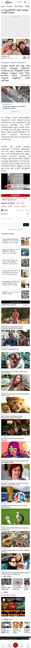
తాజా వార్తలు (7, 576)
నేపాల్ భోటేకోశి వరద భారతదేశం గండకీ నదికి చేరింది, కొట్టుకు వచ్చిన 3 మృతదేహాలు (17, 587)
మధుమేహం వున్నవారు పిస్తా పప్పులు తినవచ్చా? (17, 631)
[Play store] (25, 2)
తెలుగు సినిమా (19, 7)
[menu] (2, 2)
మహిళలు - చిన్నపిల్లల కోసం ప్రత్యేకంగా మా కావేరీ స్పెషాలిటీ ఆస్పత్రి (5, 631)
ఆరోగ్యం (27, 7)
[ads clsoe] (30, 639)
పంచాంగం (9, 7)
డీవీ (8, 57)
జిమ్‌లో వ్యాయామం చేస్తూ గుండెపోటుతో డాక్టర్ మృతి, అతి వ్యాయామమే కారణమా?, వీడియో (6, 587)
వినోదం (10, 206)
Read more (8, 186)
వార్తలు (3, 7)
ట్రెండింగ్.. (24, 206)
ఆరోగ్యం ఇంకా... (8, 620)
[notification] (28, 2)
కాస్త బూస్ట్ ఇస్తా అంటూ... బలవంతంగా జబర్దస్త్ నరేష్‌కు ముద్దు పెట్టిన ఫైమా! (14, 199)
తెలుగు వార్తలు (20, 203)
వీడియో (5, 592)
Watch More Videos (8, 595)
